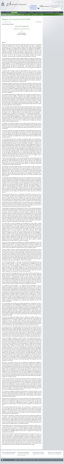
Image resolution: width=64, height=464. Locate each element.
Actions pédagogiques (49, 12)
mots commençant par (56, 5)
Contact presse (25, 459)
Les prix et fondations (39, 12)
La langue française (22, 12)
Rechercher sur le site (40, 459)
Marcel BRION (38, 21)
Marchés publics (58, 459)
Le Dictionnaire (30, 12)
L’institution (7, 12)
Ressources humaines (50, 459)
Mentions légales (32, 459)
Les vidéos (41, 14)
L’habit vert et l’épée (20, 14)
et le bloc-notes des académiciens (55, 453)
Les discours (28, 14)
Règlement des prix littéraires (39, 453)
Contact (19, 459)
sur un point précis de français (9, 453)
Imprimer (60, 2)
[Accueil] (13, 3)
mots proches (54, 7)
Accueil (2, 12)
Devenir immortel (11, 14)
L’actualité (57, 12)
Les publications (35, 14)
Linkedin (16, 459)
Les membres (4, 14)
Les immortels (14, 12)
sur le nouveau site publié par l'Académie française (23, 454)
